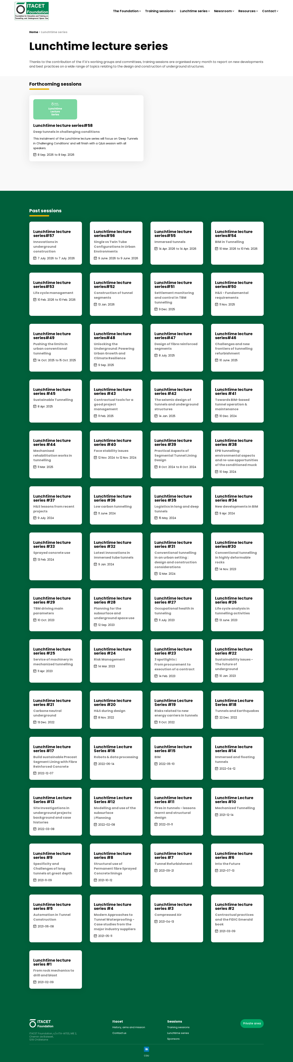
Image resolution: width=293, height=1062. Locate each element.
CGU (146, 1055)
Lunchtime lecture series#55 (173, 233)
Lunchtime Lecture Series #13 (52, 800)
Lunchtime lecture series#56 (112, 233)
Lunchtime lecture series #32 (112, 544)
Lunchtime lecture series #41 (234, 391)
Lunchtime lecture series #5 (52, 906)
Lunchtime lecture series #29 (52, 600)
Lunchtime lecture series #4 (112, 906)
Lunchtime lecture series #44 (52, 442)
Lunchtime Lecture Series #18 (234, 702)
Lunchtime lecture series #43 (112, 391)
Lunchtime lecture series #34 (234, 498)
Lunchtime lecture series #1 (52, 962)
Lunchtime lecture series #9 (52, 855)
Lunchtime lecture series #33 (52, 544)
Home (33, 32)
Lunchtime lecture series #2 (234, 906)
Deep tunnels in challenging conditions (66, 131)
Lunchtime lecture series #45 (52, 391)
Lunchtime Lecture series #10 (234, 800)
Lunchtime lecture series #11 (173, 800)
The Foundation (126, 11)
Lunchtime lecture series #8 (112, 855)
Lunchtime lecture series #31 (173, 544)
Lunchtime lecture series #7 (173, 855)
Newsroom (223, 11)
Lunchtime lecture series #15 (173, 749)
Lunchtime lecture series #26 (234, 600)
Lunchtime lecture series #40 (112, 442)
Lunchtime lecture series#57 (52, 233)
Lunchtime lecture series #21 (52, 702)
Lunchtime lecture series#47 (173, 336)
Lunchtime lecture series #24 (112, 651)
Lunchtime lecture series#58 (63, 125)
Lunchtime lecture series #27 (173, 600)
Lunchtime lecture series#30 (234, 544)
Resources (247, 11)
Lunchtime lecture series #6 (234, 855)
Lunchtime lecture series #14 (234, 749)
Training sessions (159, 11)
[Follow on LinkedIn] (146, 1049)
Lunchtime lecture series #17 (52, 749)
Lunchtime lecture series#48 (112, 336)
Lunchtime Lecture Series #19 (173, 702)
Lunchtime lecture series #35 (173, 498)
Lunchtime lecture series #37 (52, 498)
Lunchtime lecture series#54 (234, 233)
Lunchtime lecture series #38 (234, 442)
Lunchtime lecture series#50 (234, 284)
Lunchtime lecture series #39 (173, 442)
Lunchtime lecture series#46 (234, 336)
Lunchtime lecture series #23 (173, 651)
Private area (252, 1023)
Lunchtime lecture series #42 (173, 391)
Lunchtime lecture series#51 (173, 284)
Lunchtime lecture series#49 (52, 336)
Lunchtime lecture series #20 (112, 702)
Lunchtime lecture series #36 (112, 498)
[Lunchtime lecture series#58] (55, 109)
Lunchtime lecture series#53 (52, 284)
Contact (269, 11)
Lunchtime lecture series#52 (112, 284)
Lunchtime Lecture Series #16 (113, 749)
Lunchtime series (193, 11)
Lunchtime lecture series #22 (234, 651)
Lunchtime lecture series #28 (112, 600)
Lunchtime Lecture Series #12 (113, 800)
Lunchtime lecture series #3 (173, 906)
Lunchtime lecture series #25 (52, 651)
